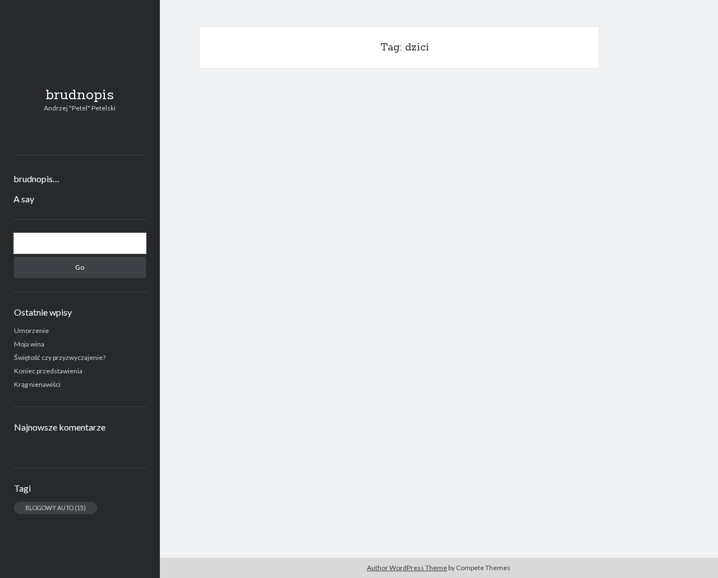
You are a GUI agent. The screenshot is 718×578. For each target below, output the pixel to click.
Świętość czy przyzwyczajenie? (59, 357)
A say (23, 198)
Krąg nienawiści (37, 384)
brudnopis (79, 95)
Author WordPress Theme (407, 567)
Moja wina (29, 344)
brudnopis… (36, 178)
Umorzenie (31, 330)
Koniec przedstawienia (48, 371)
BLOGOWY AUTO (55, 507)
